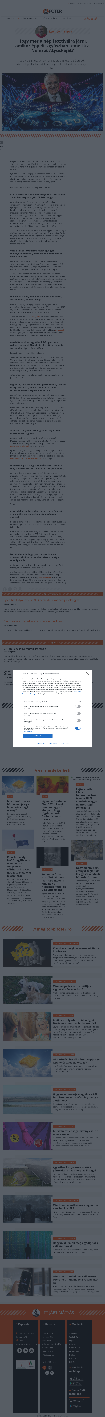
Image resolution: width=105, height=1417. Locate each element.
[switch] (78, 706)
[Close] (88, 674)
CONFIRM (38, 736)
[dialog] (52, 708)
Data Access (52, 743)
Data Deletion (41, 743)
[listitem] (52, 702)
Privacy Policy (64, 743)
